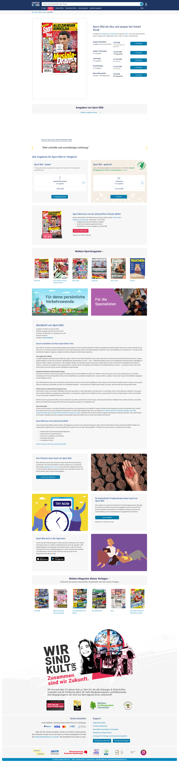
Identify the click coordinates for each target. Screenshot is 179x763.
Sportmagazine (48, 337)
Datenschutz (80, 759)
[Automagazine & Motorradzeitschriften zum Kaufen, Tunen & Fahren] (60, 302)
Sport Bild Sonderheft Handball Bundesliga (115, 410)
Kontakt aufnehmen (100, 726)
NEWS (51, 8)
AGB (73, 759)
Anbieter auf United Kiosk (102, 733)
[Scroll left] (78, 113)
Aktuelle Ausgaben (95, 8)
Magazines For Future (51, 467)
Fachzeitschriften (70, 8)
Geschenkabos (83, 8)
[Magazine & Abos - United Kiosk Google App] (59, 557)
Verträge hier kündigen (121, 741)
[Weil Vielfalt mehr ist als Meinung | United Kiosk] (36, 4)
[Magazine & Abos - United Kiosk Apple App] (43, 557)
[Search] (141, 4)
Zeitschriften (59, 8)
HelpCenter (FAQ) (99, 723)
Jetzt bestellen (107, 517)
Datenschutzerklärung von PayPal (46, 737)
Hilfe (142, 8)
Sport (44, 12)
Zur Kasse (138, 43)
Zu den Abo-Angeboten (48, 477)
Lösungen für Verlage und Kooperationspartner (110, 736)
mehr (125, 170)
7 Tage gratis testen (59, 196)
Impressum (90, 759)
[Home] (32, 12)
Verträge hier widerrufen (102, 741)
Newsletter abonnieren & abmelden (105, 729)
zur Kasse (119, 196)
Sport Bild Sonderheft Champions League (67, 413)
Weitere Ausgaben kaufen (89, 112)
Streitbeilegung (101, 759)
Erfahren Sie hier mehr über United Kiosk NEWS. (51, 444)
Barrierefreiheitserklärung (117, 759)
